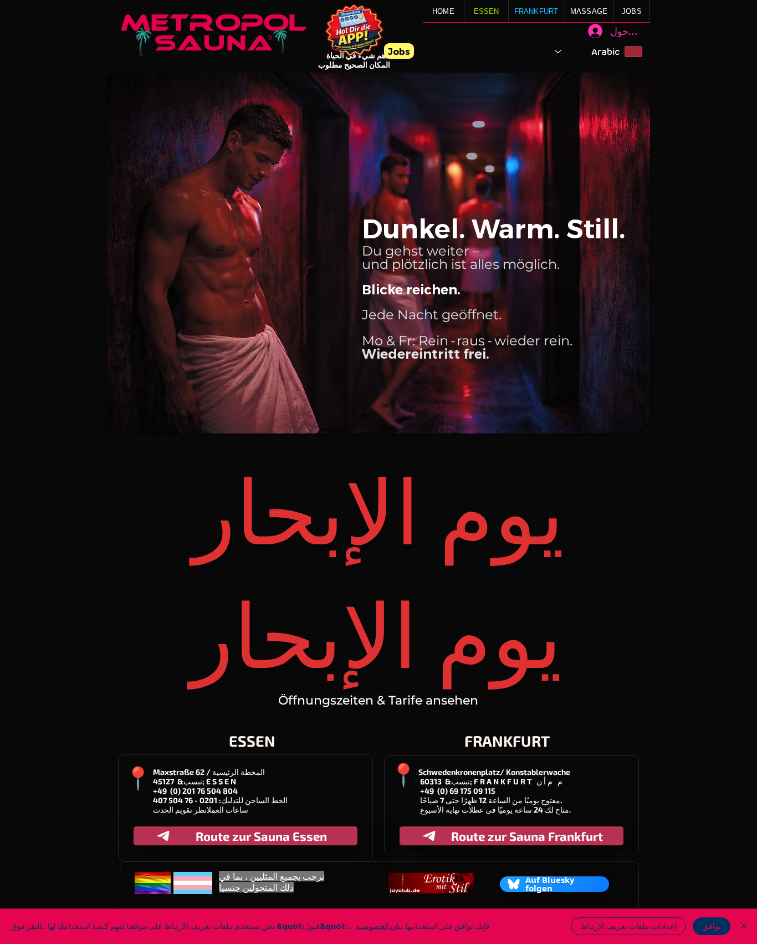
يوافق (711, 926)
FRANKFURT (536, 11)
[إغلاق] (743, 926)
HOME (443, 11)
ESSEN (486, 11)
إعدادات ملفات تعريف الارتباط (628, 926)
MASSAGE (588, 11)
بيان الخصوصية (379, 926)
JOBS (632, 11)
